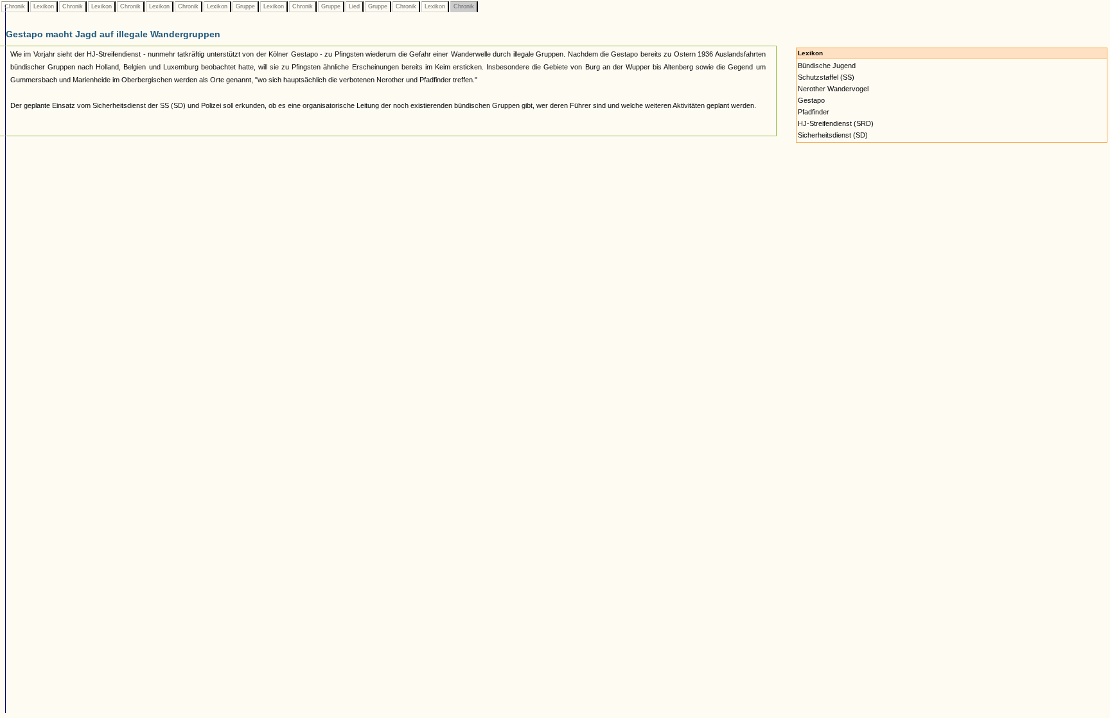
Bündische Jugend (827, 65)
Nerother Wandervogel (833, 89)
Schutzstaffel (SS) (826, 77)
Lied (354, 6)
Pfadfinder (813, 112)
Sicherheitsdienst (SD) (833, 135)
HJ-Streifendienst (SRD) (836, 123)
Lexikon (43, 6)
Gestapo (811, 100)
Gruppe (245, 6)
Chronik (15, 6)
